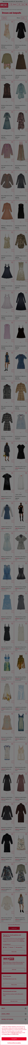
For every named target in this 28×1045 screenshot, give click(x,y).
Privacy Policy (6, 1034)
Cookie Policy (15, 1034)
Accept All (14, 1038)
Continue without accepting (14, 1042)
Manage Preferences (16, 1032)
